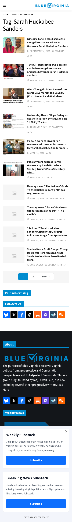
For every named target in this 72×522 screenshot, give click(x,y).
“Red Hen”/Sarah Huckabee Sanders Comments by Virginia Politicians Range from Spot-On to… (48, 231)
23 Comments (56, 127)
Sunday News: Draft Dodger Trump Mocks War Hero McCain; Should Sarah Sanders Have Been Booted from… (47, 254)
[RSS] (61, 314)
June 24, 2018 (36, 240)
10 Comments (52, 240)
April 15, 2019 (37, 198)
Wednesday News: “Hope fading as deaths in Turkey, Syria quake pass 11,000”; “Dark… (47, 118)
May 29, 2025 (36, 80)
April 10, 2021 (37, 153)
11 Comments (52, 264)
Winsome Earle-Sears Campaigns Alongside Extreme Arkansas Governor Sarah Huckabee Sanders (47, 42)
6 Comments (58, 51)
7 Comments (52, 198)
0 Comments (51, 219)
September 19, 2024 (40, 101)
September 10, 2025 (40, 51)
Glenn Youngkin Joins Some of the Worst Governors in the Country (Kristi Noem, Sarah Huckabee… (47, 93)
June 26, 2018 (36, 219)
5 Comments (50, 80)
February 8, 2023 (38, 127)
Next (45, 276)
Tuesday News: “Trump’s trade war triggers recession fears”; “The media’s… (47, 211)
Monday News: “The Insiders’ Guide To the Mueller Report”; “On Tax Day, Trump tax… (47, 190)
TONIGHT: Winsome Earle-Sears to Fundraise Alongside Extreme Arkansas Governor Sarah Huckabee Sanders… (47, 70)
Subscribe (36, 460)
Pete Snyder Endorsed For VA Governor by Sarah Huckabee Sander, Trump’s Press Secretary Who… (46, 167)
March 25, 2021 (37, 177)
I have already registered (36, 516)
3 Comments (58, 101)
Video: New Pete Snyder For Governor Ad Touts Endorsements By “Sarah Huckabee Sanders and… (47, 144)
